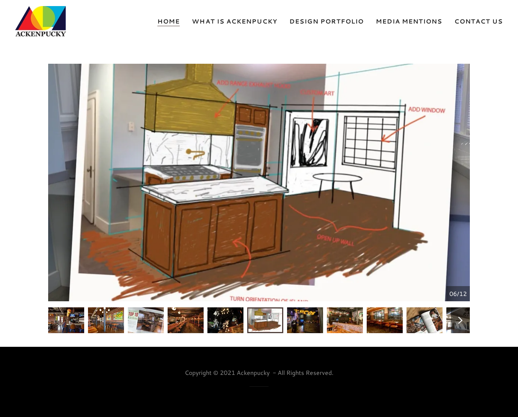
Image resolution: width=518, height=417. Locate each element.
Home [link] (168, 21)
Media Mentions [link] (409, 21)
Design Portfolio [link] (326, 21)
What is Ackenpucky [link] (234, 21)
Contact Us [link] (478, 21)
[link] (40, 20)
